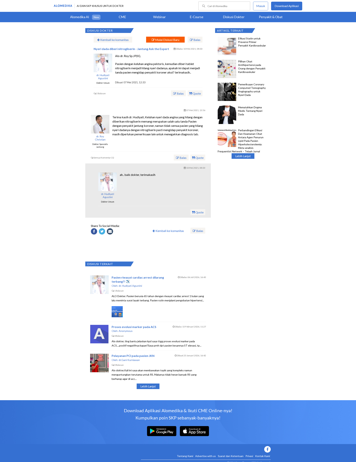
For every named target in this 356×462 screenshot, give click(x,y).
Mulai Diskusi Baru (167, 39)
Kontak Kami (262, 456)
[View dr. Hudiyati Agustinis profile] (103, 63)
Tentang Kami (185, 456)
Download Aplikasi (287, 6)
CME (122, 17)
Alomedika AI (79, 17)
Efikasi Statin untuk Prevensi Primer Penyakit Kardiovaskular (252, 42)
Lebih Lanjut (243, 156)
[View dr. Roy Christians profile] (100, 124)
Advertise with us (205, 456)
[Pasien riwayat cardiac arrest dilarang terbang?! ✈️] (99, 284)
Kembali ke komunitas (114, 39)
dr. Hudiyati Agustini (102, 77)
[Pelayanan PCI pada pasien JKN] (99, 363)
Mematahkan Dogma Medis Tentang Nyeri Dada (250, 111)
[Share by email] (110, 232)
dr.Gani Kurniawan (129, 359)
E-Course (196, 17)
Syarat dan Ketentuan (230, 456)
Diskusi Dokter (234, 17)
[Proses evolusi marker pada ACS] (99, 334)
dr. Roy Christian (100, 138)
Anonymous (126, 330)
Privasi (249, 456)
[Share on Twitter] (102, 232)
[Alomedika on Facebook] (206, 449)
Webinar (159, 17)
